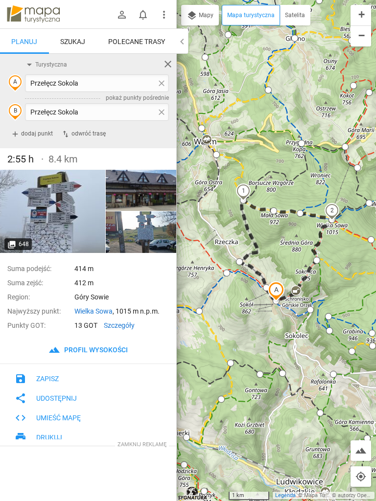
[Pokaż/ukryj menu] (164, 15)
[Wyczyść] (168, 64)
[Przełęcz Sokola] (53, 211)
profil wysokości (95, 350)
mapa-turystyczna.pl (33, 14)
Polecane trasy (136, 42)
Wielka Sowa (93, 311)
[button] (276, 291)
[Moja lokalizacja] (361, 476)
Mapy (205, 15)
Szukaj (72, 42)
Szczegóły (119, 325)
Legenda (285, 495)
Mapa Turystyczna (326, 495)
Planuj (24, 42)
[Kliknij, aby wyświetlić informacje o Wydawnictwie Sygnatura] (193, 493)
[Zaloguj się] (122, 15)
